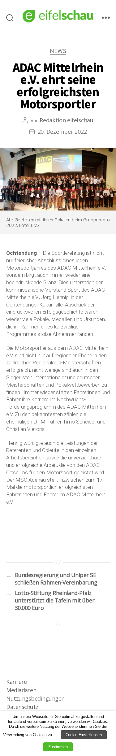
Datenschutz (22, 706)
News (58, 50)
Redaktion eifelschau (66, 120)
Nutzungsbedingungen (35, 698)
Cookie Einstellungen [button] (84, 734)
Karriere (16, 681)
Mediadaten (21, 690)
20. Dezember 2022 (62, 131)
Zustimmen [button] (58, 747)
